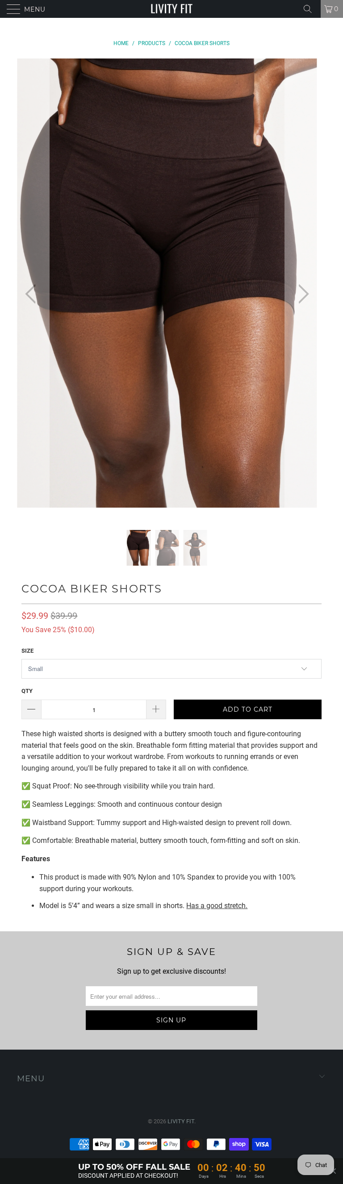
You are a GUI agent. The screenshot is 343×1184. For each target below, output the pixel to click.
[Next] (301, 294)
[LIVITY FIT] (171, 9)
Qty (27, 691)
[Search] (311, 9)
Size (27, 650)
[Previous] (33, 294)
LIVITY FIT (180, 1121)
